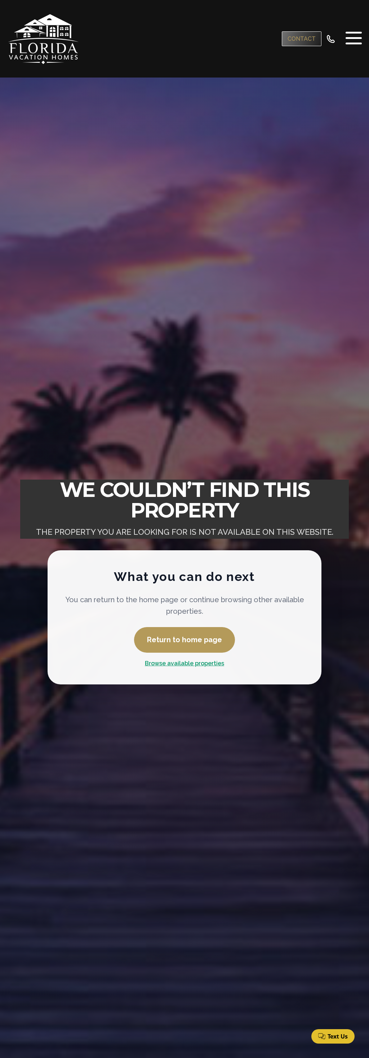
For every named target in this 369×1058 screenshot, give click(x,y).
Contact (302, 38)
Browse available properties (184, 663)
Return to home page (184, 639)
